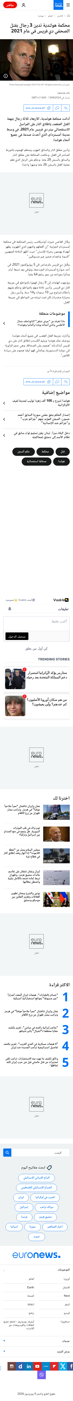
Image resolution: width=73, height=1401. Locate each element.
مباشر (10, 5)
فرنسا (24, 1217)
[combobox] (36, 1152)
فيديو (67, 1313)
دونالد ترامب (46, 1207)
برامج (31, 1313)
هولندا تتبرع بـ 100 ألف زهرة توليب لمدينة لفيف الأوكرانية (41, 403)
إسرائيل (24, 1207)
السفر (67, 1304)
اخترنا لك (61, 798)
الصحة (30, 1296)
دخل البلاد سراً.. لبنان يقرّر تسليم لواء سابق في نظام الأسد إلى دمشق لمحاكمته (42, 435)
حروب (36, 1236)
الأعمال (66, 1287)
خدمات (66, 1341)
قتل (63, 451)
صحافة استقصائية (36, 461)
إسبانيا (14, 1227)
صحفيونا (65, 1321)
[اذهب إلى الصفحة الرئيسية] (58, 5)
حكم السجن (23, 451)
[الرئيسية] (68, 16)
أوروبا (67, 1279)
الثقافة (30, 1304)
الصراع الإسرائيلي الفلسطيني (36, 1187)
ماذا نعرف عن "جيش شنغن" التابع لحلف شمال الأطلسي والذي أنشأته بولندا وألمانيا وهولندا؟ (41, 323)
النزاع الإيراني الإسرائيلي (36, 1178)
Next (67, 1296)
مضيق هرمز (45, 1217)
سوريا (32, 1227)
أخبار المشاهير (54, 1227)
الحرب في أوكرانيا (45, 1197)
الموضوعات (64, 1269)
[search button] (7, 1152)
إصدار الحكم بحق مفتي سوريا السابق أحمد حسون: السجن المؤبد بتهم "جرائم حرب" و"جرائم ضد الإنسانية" (44, 419)
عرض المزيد (63, 1352)
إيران (21, 1197)
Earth (30, 1287)
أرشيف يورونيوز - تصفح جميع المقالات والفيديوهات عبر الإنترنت (18, 1325)
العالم (50, 16)
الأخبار (60, 16)
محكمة (45, 451)
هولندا (41, 16)
